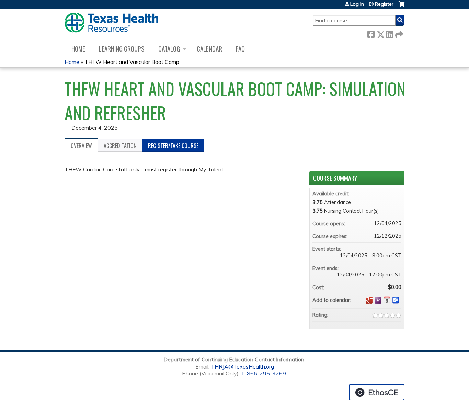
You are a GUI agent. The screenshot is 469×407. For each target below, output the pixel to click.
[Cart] (401, 7)
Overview (81, 146)
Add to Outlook (395, 300)
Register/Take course (173, 146)
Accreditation (120, 146)
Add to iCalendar (387, 299)
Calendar (209, 49)
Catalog (169, 49)
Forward (398, 33)
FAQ (240, 49)
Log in (357, 4)
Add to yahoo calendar (378, 300)
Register (384, 4)
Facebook (370, 33)
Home (78, 49)
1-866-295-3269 (263, 373)
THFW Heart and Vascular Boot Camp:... (133, 61)
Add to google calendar (369, 300)
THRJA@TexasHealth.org (242, 366)
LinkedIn (389, 33)
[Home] (111, 23)
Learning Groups (122, 49)
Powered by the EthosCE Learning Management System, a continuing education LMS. (376, 392)
